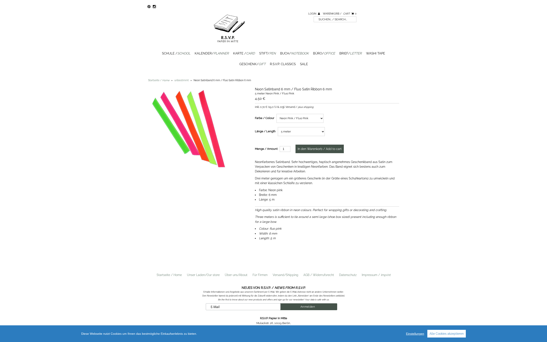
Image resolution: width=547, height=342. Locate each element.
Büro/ (324, 53)
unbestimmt (181, 80)
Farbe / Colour (264, 118)
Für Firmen (260, 275)
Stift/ (267, 53)
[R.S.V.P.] (229, 44)
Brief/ (350, 53)
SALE (304, 64)
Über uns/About (236, 275)
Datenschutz (348, 275)
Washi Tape (375, 53)
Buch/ (294, 53)
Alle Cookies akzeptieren (446, 333)
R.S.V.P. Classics (283, 64)
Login (312, 13)
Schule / (176, 53)
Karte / (244, 53)
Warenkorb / (339, 13)
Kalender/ (212, 53)
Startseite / (158, 80)
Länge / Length (265, 131)
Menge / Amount (266, 148)
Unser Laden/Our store (203, 275)
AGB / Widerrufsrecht (318, 275)
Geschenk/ (252, 64)
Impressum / (376, 275)
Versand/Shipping (285, 275)
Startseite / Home (169, 275)
